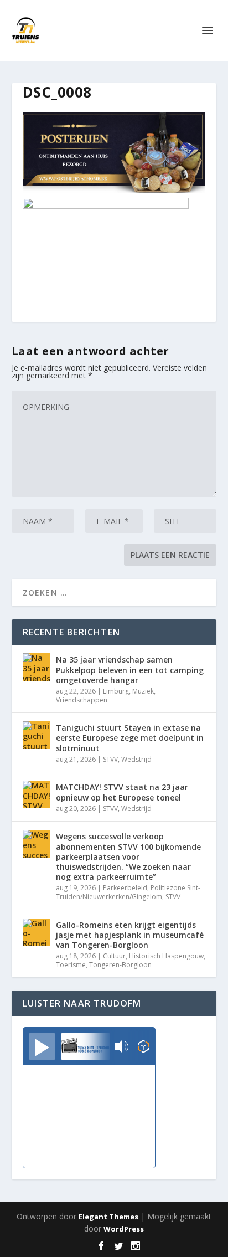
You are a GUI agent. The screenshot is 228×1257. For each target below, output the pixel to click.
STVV (110, 759)
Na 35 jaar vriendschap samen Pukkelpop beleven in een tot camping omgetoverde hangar (130, 669)
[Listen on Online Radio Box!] (143, 1047)
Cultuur (114, 956)
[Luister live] (42, 1046)
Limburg (116, 691)
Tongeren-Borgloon (120, 964)
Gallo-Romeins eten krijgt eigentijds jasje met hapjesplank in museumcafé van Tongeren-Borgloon (130, 935)
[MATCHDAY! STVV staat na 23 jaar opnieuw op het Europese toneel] (36, 794)
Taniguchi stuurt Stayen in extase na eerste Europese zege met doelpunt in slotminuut (130, 737)
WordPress (123, 1229)
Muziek (143, 691)
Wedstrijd (136, 759)
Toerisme (71, 964)
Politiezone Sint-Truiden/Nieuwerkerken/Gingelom (128, 892)
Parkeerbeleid (125, 887)
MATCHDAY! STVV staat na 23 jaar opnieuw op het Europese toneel (122, 792)
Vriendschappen (81, 700)
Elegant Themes (108, 1217)
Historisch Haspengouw (166, 956)
